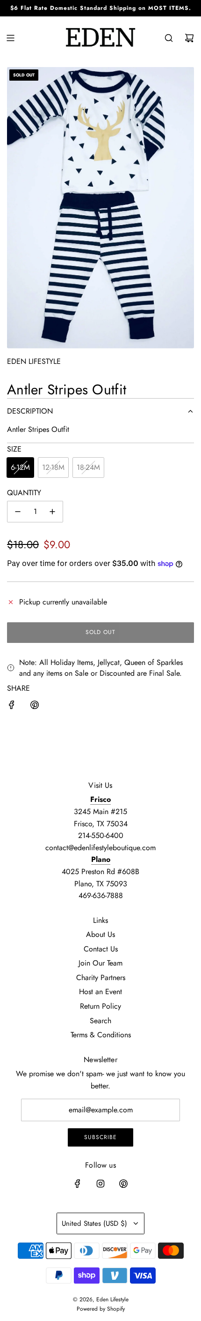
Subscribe (100, 1137)
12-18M (53, 467)
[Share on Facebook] (11, 706)
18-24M (88, 467)
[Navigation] (10, 38)
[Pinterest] (123, 1183)
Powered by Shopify (101, 1309)
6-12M (20, 467)
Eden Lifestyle (34, 361)
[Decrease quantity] (17, 511)
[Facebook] (77, 1183)
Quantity (24, 492)
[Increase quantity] (52, 511)
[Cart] (189, 38)
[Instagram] (100, 1183)
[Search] (168, 38)
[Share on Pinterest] (34, 706)
